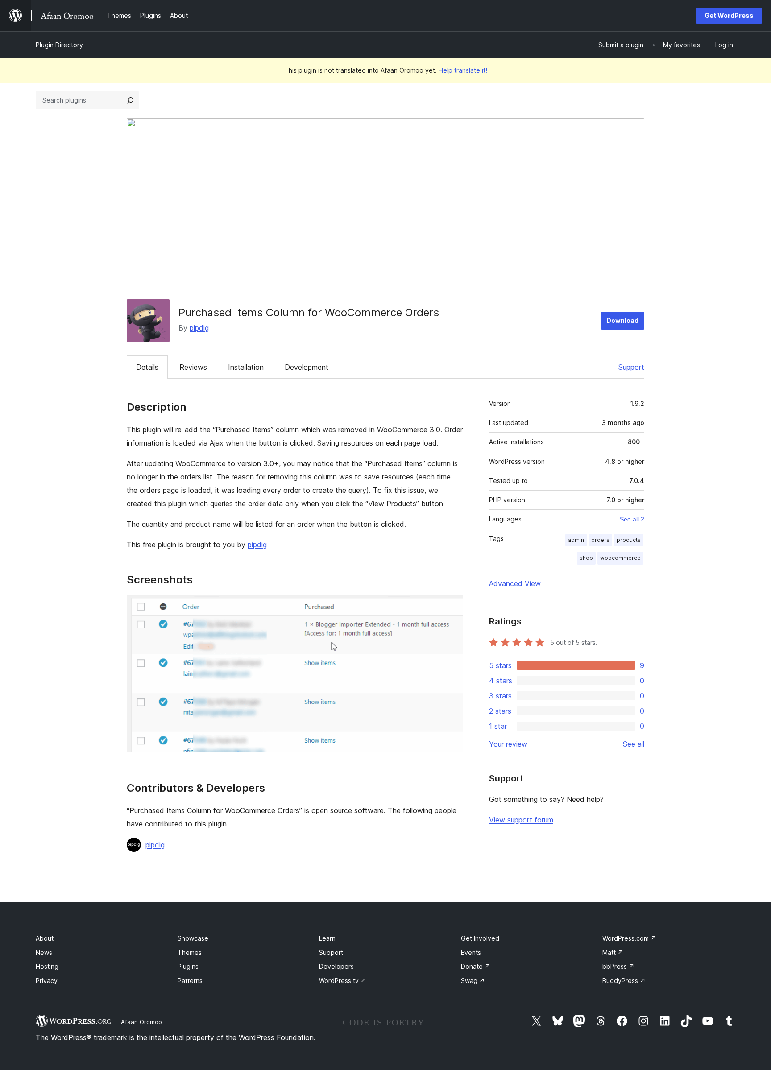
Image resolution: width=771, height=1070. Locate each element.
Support (631, 367)
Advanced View (515, 583)
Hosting (47, 966)
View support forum (521, 819)
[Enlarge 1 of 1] (451, 607)
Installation (246, 367)
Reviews (193, 367)
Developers (336, 966)
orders (600, 540)
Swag (473, 980)
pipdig (199, 327)
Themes (190, 952)
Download (622, 320)
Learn (327, 938)
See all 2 (632, 519)
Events (471, 952)
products (629, 540)
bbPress (618, 966)
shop (586, 557)
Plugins (188, 966)
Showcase (193, 938)
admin (576, 540)
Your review (508, 743)
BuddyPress (624, 980)
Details (147, 367)
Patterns (190, 980)
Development (306, 367)
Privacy (47, 980)
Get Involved (480, 938)
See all (633, 743)
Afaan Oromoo (141, 1021)
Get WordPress (729, 15)
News (44, 952)
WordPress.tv (342, 980)
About (45, 938)
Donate (475, 966)
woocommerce (620, 557)
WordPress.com (629, 938)
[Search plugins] (130, 100)
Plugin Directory (59, 45)
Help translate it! (463, 70)
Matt (612, 952)
